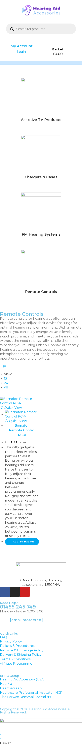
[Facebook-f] (5, 592)
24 (6, 383)
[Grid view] (1, 367)
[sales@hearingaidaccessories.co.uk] (5, 622)
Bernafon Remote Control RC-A (22, 430)
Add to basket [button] (23, 541)
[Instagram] (15, 592)
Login (21, 52)
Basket (57, 49)
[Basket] (57, 43)
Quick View (12, 408)
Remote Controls (41, 292)
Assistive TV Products (41, 120)
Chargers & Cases (41, 177)
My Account (21, 46)
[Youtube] (25, 592)
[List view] (4, 367)
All (6, 387)
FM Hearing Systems (41, 234)
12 (5, 379)
